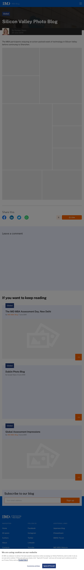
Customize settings (33, 566)
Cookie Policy (23, 560)
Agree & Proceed (49, 566)
